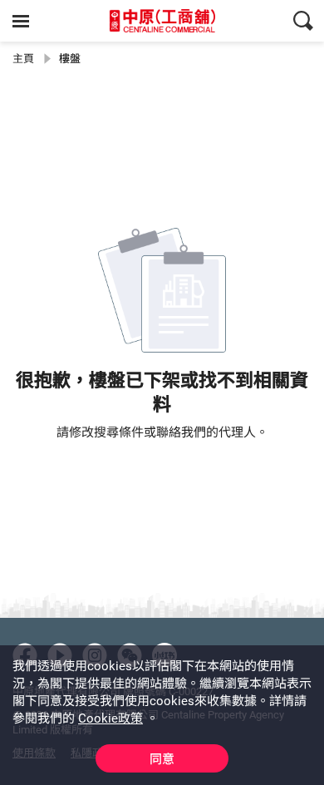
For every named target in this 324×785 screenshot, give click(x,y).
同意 (162, 759)
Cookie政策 (110, 718)
